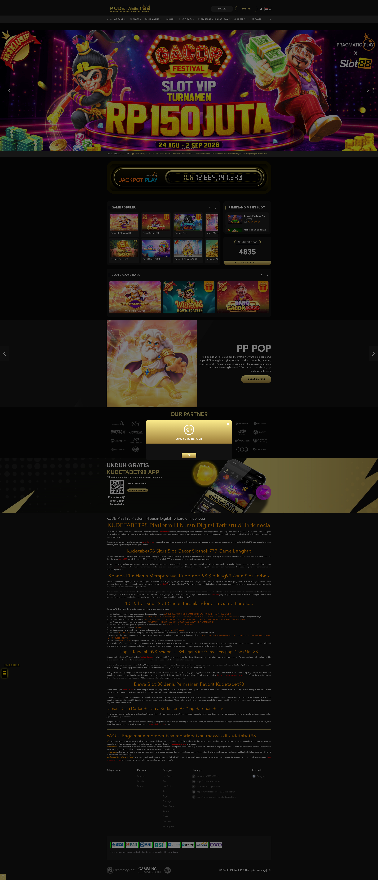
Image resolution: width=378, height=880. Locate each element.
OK (189, 455)
